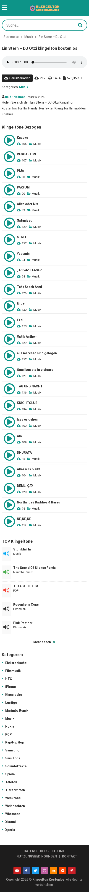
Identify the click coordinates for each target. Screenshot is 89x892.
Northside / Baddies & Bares (38, 502)
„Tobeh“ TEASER (29, 270)
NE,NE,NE (24, 519)
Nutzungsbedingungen (36, 856)
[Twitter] (35, 870)
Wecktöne (13, 798)
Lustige (11, 702)
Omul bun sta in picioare (35, 370)
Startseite (11, 37)
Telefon (11, 782)
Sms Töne (12, 758)
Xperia (10, 830)
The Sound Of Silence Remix (34, 568)
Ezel (20, 320)
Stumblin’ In (22, 549)
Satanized (24, 220)
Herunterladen (19, 78)
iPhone (10, 687)
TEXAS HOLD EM (25, 586)
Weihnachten (15, 806)
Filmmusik (19, 609)
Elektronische (15, 663)
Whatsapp (12, 814)
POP (15, 590)
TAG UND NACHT (30, 386)
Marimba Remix (23, 572)
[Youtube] (17, 870)
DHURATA (24, 452)
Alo (19, 436)
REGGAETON (26, 154)
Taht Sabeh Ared (29, 287)
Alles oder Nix (27, 204)
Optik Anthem (27, 336)
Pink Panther (23, 623)
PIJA (20, 171)
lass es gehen (27, 419)
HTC (8, 679)
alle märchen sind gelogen (37, 353)
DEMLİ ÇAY (25, 486)
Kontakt (69, 856)
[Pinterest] (72, 870)
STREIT (22, 237)
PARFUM (23, 187)
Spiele (10, 774)
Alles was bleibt (28, 469)
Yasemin (23, 253)
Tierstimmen (15, 790)
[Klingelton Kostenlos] (44, 7)
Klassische (13, 694)
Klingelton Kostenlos (48, 879)
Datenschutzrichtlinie (44, 851)
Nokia (9, 726)
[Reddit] (62, 870)
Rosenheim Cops (26, 604)
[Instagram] (44, 870)
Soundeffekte (15, 766)
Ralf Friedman (15, 97)
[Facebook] (26, 870)
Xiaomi (10, 822)
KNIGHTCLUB (27, 403)
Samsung (12, 750)
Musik (28, 37)
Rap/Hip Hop (14, 742)
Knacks (22, 137)
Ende (20, 303)
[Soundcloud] (53, 870)
